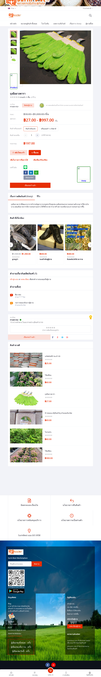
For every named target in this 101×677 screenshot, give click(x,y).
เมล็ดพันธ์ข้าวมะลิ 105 (52, 356)
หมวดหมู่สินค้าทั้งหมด (29, 23)
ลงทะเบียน (25, 279)
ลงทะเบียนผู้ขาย (74, 626)
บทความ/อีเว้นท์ (59, 23)
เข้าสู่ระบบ (14, 279)
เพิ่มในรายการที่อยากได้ (19, 160)
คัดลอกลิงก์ (29, 177)
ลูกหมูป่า (15, 259)
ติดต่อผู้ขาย (28, 105)
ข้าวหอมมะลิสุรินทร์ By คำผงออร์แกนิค (58, 413)
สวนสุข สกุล (14, 106)
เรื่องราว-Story (75, 23)
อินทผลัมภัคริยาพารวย (75, 259)
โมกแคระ (48, 432)
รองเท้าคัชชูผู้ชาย (46, 259)
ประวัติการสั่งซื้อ (72, 607)
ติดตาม (36, 564)
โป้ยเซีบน (48, 375)
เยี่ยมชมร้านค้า (30, 185)
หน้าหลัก (13, 23)
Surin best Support (15, 636)
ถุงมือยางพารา (50, 394)
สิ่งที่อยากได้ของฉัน (74, 610)
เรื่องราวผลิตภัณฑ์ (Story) (21, 196)
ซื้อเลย (35, 152)
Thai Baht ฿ (87, 8)
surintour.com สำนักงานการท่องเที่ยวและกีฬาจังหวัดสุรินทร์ (78, 641)
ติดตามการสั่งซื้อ (73, 614)
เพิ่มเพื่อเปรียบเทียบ (40, 160)
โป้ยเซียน (48, 451)
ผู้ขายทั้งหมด (90, 23)
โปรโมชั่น (45, 23)
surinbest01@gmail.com (17, 630)
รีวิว (38, 196)
